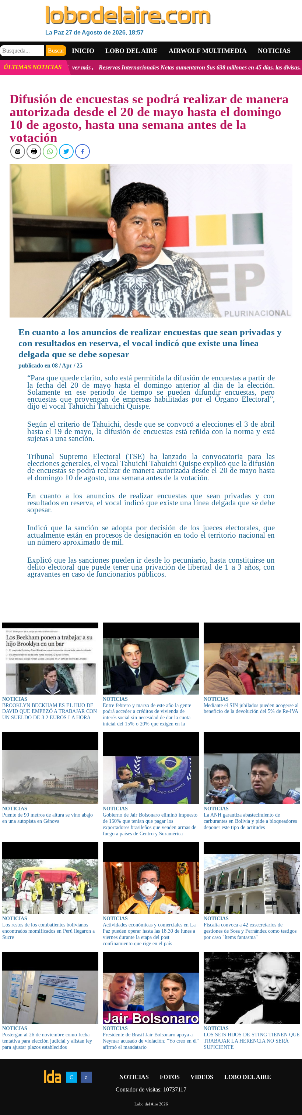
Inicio (83, 50)
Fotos (170, 1077)
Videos (201, 1077)
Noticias (274, 50)
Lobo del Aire (247, 1077)
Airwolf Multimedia (208, 50)
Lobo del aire (131, 50)
